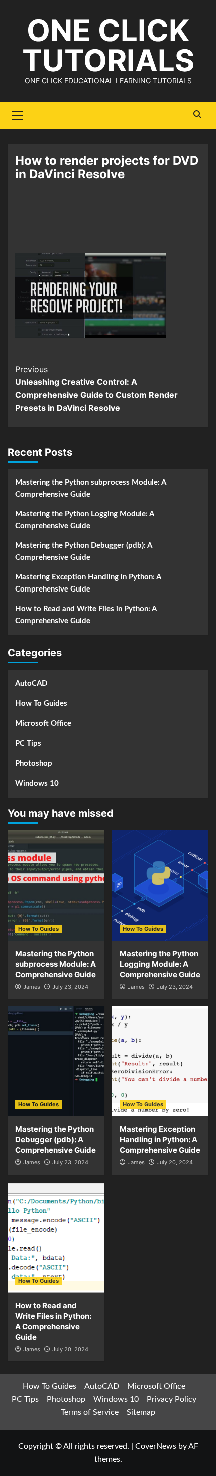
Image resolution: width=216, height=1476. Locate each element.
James (31, 986)
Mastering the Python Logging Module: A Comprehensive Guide (84, 520)
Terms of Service (90, 1412)
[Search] (197, 114)
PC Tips (28, 743)
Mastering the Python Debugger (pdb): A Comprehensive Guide (83, 551)
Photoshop (33, 763)
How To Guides (41, 703)
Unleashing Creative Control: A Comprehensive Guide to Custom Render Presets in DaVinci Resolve (96, 388)
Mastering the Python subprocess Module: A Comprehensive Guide (90, 488)
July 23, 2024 (70, 986)
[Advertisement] (108, 223)
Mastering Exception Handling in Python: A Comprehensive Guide (88, 583)
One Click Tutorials (108, 45)
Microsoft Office (43, 723)
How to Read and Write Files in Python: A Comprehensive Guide (85, 615)
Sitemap (141, 1412)
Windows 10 (37, 783)
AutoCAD (31, 683)
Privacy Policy (171, 1399)
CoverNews (155, 1446)
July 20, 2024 (175, 1162)
